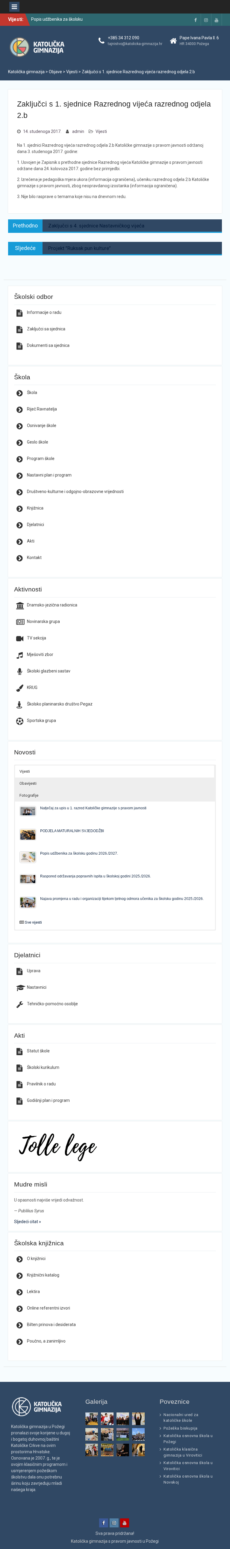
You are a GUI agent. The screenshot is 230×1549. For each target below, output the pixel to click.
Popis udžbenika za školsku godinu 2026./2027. (79, 853)
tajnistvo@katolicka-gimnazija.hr (135, 44)
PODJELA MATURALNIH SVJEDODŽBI (72, 831)
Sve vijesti (33, 922)
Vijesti (101, 131)
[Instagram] (206, 19)
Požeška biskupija (181, 1428)
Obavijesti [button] (28, 783)
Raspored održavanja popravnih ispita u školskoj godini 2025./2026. (95, 876)
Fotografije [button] (28, 795)
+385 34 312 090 (123, 37)
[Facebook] (196, 19)
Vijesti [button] (24, 771)
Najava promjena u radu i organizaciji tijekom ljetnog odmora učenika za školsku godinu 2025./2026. (122, 899)
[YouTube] (217, 19)
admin (78, 131)
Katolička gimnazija (89, 1541)
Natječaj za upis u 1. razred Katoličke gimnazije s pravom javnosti (93, 808)
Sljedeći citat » (27, 1221)
